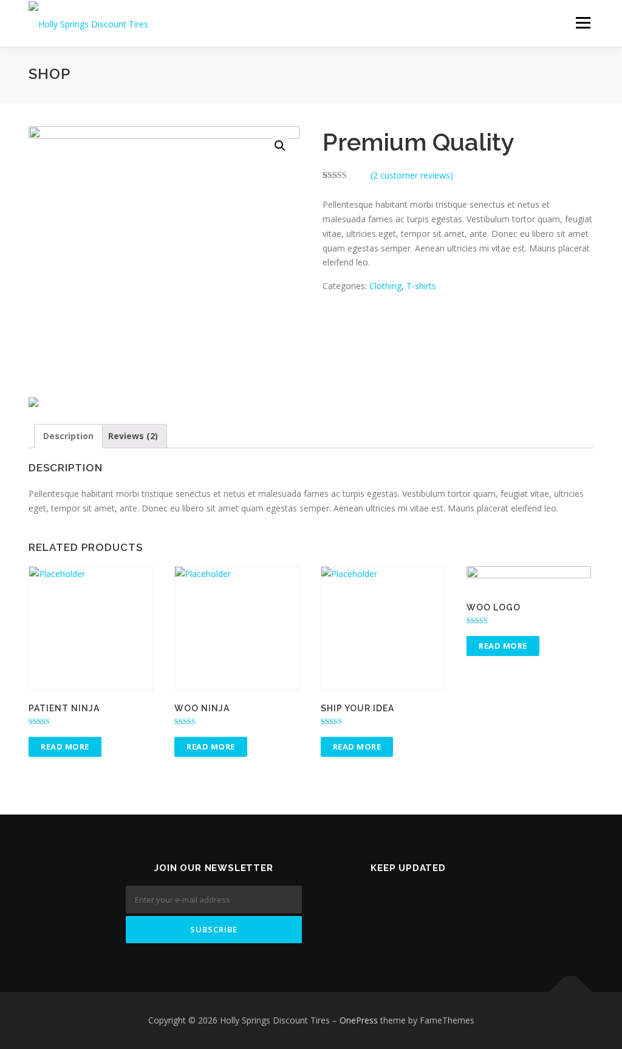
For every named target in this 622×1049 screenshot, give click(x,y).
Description (68, 436)
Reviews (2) (133, 436)
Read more (65, 746)
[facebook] (408, 895)
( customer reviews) (412, 175)
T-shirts (421, 286)
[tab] (68, 436)
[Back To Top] (570, 992)
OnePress (359, 1020)
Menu (582, 23)
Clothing (385, 286)
